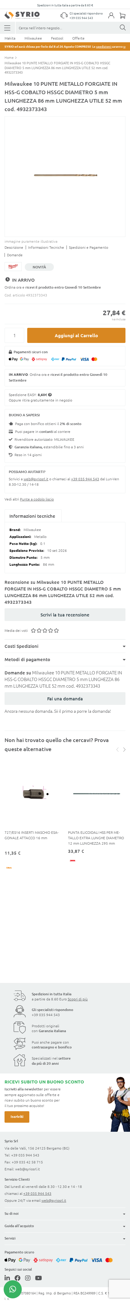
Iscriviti (17, 1116)
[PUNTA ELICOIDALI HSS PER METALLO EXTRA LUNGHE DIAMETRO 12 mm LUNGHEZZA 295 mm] (96, 794)
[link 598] (18, 1277)
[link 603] (13, 1289)
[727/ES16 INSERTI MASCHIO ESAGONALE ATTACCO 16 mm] (33, 794)
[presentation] (123, 750)
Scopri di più (78, 998)
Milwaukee (33, 38)
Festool (57, 38)
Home (10, 57)
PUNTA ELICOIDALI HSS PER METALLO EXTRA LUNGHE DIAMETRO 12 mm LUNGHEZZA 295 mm (96, 838)
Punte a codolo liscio (37, 499)
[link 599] (28, 1277)
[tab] (33, 516)
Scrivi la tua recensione (65, 615)
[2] (7, 27)
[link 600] (38, 1277)
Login (114, 19)
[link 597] (7, 1277)
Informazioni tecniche (32, 516)
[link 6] (22, 15)
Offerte (78, 38)
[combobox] (73, 28)
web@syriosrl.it (36, 478)
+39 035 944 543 (81, 17)
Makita (10, 38)
